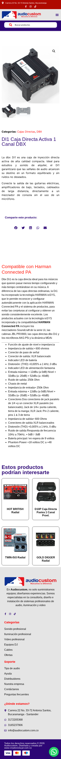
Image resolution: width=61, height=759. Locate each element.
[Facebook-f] (26, 6)
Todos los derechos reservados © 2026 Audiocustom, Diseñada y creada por (24, 745)
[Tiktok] (35, 6)
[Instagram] (30, 6)
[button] (57, 14)
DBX (39, 131)
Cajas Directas (26, 131)
